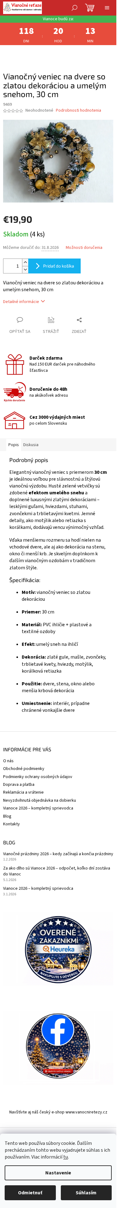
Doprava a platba (18, 784)
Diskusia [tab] (30, 445)
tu (65, 1157)
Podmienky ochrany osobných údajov (37, 777)
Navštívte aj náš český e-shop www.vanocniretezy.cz (58, 1112)
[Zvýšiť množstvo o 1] (25, 262)
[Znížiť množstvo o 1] (25, 269)
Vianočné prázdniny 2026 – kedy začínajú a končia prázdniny (58, 854)
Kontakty (11, 824)
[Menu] (107, 8)
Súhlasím (86, 1192)
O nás (8, 761)
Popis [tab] (13, 445)
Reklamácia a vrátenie (23, 792)
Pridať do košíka (58, 265)
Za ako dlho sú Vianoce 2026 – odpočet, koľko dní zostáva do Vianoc (56, 871)
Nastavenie (58, 1172)
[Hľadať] (74, 8)
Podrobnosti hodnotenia (78, 111)
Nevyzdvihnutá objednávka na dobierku (39, 800)
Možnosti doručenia (84, 248)
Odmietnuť (30, 1192)
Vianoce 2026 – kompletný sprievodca (38, 808)
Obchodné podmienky (23, 769)
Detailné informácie (21, 302)
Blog (7, 816)
